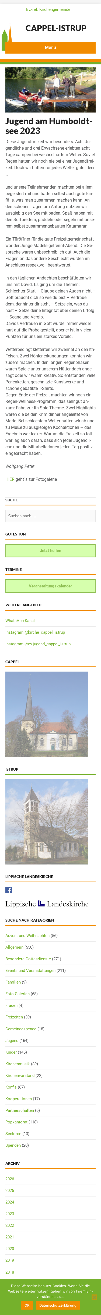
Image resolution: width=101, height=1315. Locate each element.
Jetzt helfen (50, 550)
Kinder (11, 1052)
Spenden (13, 1145)
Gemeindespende (20, 1029)
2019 (9, 1260)
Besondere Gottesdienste (28, 958)
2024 (9, 1202)
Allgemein (14, 947)
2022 (9, 1225)
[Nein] (94, 1297)
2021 (9, 1237)
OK (27, 1305)
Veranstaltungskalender (50, 586)
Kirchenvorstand (19, 1075)
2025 (9, 1190)
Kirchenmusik (17, 1063)
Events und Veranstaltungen (30, 970)
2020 (9, 1248)
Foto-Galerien (17, 993)
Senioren (13, 1133)
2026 (9, 1178)
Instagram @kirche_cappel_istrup (35, 632)
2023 (9, 1213)
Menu (50, 47)
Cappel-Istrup (56, 28)
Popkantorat (16, 1122)
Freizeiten (14, 1017)
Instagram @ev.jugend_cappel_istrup (38, 644)
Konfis (11, 1087)
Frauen (11, 1005)
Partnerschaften (19, 1110)
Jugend (11, 1040)
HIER (10, 479)
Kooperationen (18, 1098)
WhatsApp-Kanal (20, 620)
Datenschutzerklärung (57, 1305)
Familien (13, 982)
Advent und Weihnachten (27, 935)
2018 (9, 1272)
